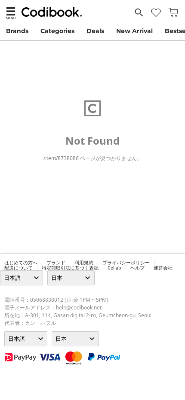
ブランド (55, 263)
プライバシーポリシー (126, 263)
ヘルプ (137, 268)
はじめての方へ (20, 263)
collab (114, 268)
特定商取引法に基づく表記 (70, 268)
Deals (95, 31)
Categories (57, 31)
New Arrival (134, 31)
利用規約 (83, 263)
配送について (18, 268)
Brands (17, 31)
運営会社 (163, 268)
